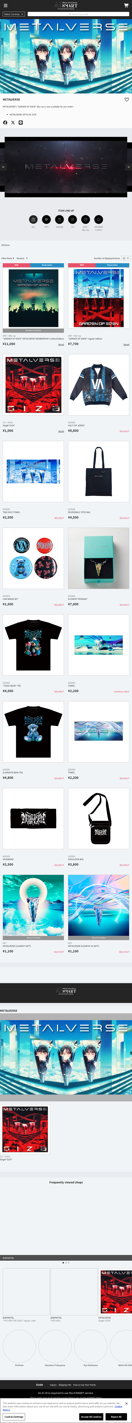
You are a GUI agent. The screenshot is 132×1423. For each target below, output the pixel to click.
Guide (39, 1384)
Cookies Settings (14, 1416)
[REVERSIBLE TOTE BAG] (98, 471)
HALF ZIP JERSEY (76, 425)
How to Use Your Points (84, 1384)
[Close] (126, 1403)
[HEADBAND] (33, 818)
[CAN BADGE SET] (33, 558)
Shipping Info (65, 1384)
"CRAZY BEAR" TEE (12, 685)
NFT (5, 942)
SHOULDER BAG (76, 859)
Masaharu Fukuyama (55, 1365)
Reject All (116, 1416)
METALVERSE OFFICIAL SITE (23, 114)
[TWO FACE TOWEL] (33, 471)
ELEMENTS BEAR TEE (13, 772)
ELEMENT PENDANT (77, 598)
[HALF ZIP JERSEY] (98, 385)
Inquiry (53, 1384)
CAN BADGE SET (10, 598)
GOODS (71, 422)
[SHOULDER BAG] (98, 818)
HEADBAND (8, 859)
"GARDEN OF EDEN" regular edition (85, 338)
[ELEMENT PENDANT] (98, 558)
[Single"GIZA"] (33, 385)
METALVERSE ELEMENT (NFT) (17, 945)
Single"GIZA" (9, 425)
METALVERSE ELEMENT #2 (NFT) (83, 945)
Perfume (19, 1365)
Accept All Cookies (91, 1416)
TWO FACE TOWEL (11, 512)
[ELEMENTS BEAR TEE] (33, 732)
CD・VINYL (8, 422)
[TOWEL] (98, 645)
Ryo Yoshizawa (91, 1365)
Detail (61, 344)
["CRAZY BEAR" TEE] (33, 645)
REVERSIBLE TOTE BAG (79, 512)
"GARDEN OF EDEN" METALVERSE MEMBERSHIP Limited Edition (33, 338)
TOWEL (71, 685)
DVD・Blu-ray (9, 335)
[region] (66, 1410)
